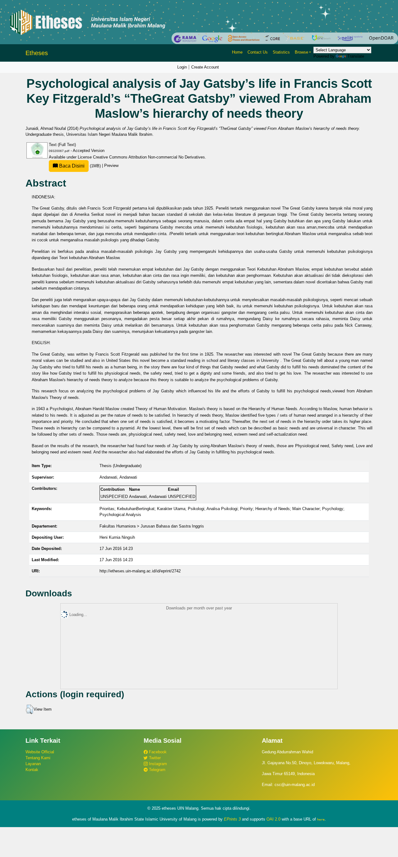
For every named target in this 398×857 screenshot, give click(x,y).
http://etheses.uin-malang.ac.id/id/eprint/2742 (140, 571)
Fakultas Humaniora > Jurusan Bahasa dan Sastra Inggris (152, 526)
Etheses (36, 53)
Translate (355, 56)
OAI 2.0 (273, 819)
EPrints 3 (232, 819)
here (321, 819)
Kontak (31, 769)
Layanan (33, 763)
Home (237, 52)
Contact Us (258, 52)
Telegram (156, 769)
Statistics (281, 52)
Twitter (154, 757)
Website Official (39, 752)
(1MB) (80, 165)
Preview (111, 165)
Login (182, 67)
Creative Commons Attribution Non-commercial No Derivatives (149, 157)
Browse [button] (301, 52)
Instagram (157, 763)
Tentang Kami (37, 757)
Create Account (205, 67)
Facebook (157, 752)
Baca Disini (71, 165)
